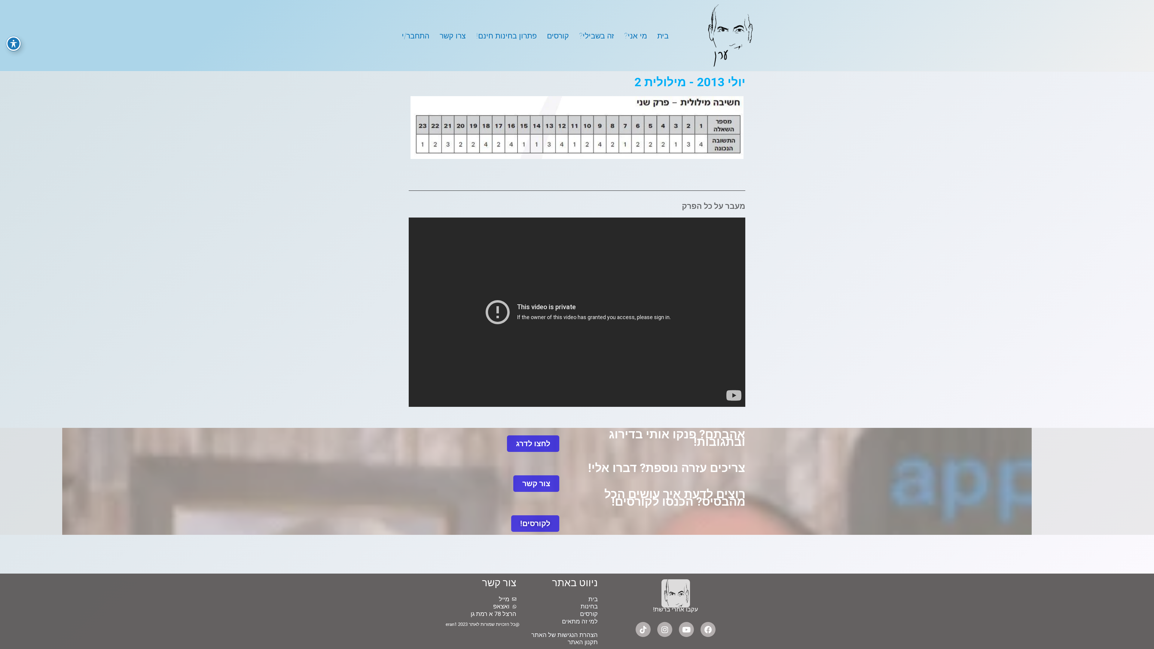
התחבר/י (415, 35)
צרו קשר (453, 35)
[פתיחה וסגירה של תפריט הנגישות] (13, 43)
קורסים (558, 35)
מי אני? (635, 35)
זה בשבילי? (596, 35)
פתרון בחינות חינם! (506, 35)
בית (663, 35)
